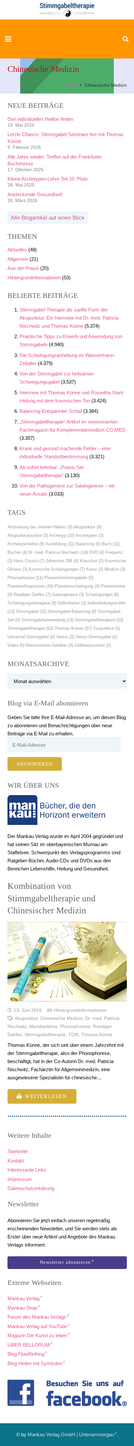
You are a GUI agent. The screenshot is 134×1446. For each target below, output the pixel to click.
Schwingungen (102, 594)
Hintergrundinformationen (34, 277)
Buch (111, 543)
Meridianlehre (43, 1026)
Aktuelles (17, 249)
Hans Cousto (29, 560)
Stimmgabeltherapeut (99, 619)
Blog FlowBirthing (25, 1354)
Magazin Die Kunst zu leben (37, 1335)
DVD (96, 552)
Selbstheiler (72, 603)
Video (15, 645)
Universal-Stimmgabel (31, 636)
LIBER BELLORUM (28, 1345)
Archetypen (89, 535)
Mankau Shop (22, 1308)
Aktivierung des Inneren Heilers (40, 527)
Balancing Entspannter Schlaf (51, 411)
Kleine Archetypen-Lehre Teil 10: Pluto (47, 179)
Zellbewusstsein (92, 645)
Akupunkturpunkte (27, 535)
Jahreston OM (62, 560)
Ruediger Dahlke (32, 594)
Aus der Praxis (23, 268)
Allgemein (17, 259)
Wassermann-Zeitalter (49, 645)
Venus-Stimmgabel (96, 636)
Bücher (17, 552)
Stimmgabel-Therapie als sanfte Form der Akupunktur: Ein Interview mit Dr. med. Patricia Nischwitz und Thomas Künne (69, 318)
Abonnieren (34, 764)
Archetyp (61, 535)
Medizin (114, 569)
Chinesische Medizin (61, 1018)
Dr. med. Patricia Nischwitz (58, 552)
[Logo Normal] (67, 10)
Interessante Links (27, 1170)
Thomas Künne (73, 628)
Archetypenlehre (25, 543)
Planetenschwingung (77, 586)
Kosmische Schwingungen (57, 569)
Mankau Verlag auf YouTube (37, 1326)
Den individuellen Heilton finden (40, 119)
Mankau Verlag (23, 1298)
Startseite (17, 1151)
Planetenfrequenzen (30, 586)
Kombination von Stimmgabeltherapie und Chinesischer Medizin (51, 898)
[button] (8, 39)
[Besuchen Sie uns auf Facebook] (67, 1393)
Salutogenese (68, 594)
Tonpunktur (106, 628)
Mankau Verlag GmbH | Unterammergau (71, 1434)
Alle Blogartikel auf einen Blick (48, 218)
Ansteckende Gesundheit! (34, 194)
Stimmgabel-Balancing (72, 611)
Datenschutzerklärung (30, 1188)
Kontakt (15, 1160)
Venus (65, 636)
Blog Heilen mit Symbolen (34, 1363)
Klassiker (91, 560)
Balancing (88, 543)
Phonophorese (25, 577)
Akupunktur (87, 527)
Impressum (19, 1179)
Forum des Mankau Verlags (36, 1317)
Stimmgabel (31, 611)
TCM (73, 1034)
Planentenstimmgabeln (68, 577)
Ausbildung (60, 543)
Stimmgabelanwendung (47, 619)
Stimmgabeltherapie (30, 628)
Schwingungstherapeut (31, 603)
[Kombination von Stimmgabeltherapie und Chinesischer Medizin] (67, 961)
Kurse (94, 569)
